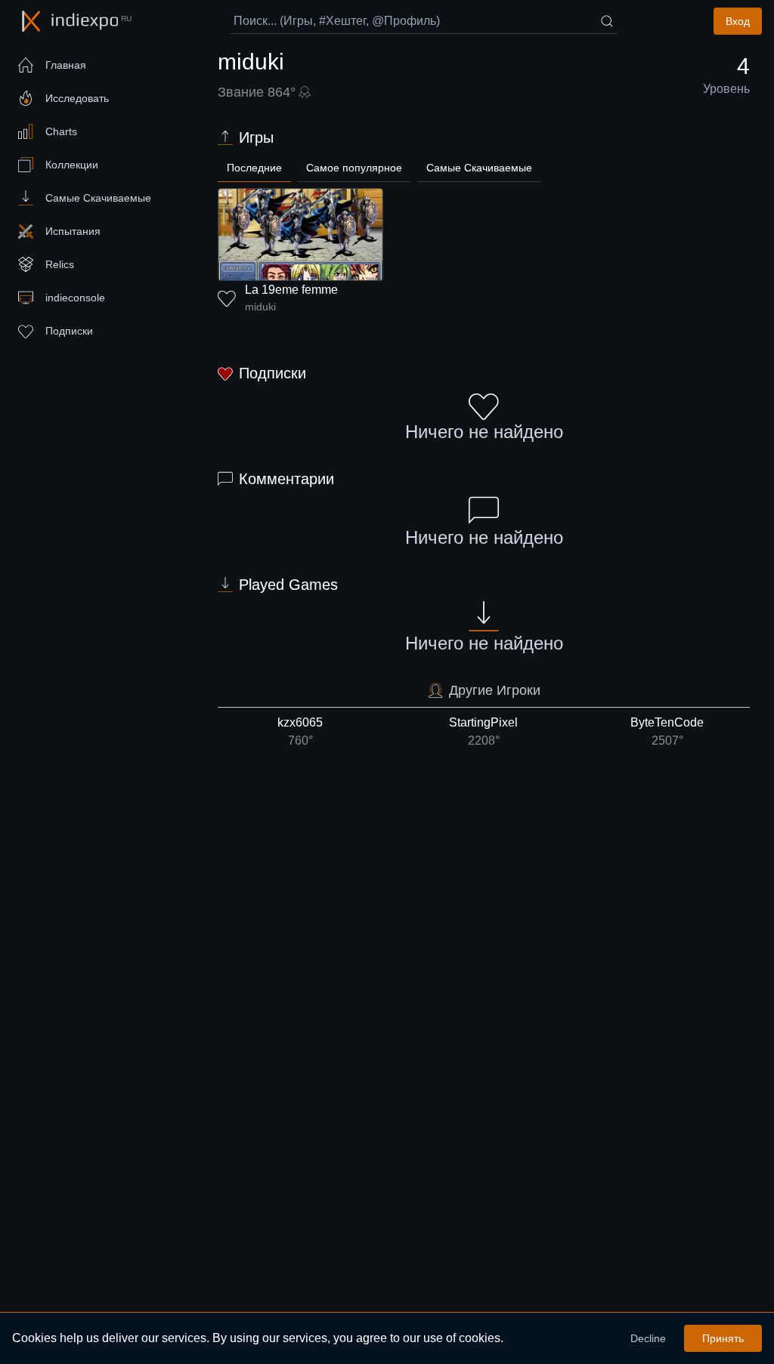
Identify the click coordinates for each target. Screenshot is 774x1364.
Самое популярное (354, 168)
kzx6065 (300, 731)
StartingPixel (483, 731)
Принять (723, 1338)
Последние (254, 168)
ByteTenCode (667, 731)
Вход (738, 21)
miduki (260, 307)
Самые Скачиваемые (479, 168)
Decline (648, 1338)
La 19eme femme (291, 289)
